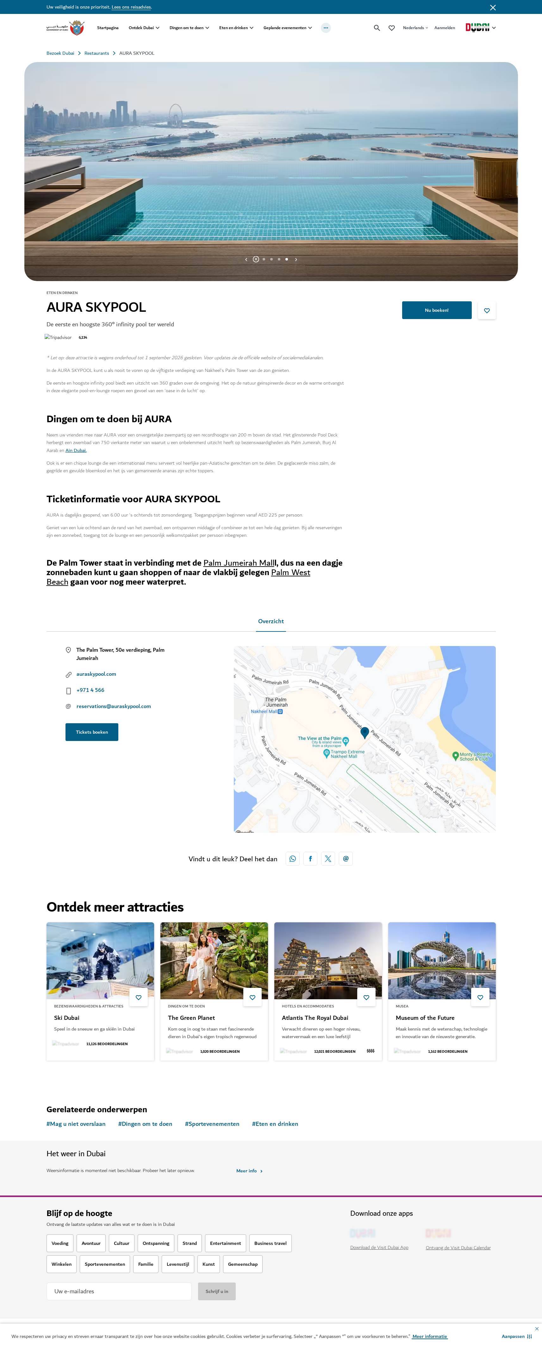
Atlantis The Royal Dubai (315, 1018)
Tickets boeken (92, 732)
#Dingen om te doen (145, 1124)
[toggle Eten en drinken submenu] (251, 28)
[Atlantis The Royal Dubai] (328, 960)
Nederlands (413, 27)
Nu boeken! (437, 310)
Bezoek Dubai (60, 53)
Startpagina (108, 27)
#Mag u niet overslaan (76, 1124)
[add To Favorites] (487, 310)
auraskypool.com (96, 674)
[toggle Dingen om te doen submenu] (207, 28)
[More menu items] (326, 28)
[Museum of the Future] (442, 960)
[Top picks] (392, 27)
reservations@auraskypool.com (114, 706)
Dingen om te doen (186, 27)
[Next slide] (246, 259)
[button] (517, 1336)
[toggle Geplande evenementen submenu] (310, 28)
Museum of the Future (425, 1018)
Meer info (246, 1171)
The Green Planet (191, 1018)
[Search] (377, 28)
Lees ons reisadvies (131, 7)
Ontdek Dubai (141, 27)
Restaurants (96, 53)
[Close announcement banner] (493, 7)
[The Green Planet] (214, 960)
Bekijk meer (70, 1077)
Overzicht (271, 621)
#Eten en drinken (275, 1124)
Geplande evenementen (285, 27)
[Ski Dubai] (100, 960)
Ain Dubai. (76, 450)
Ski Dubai (66, 1018)
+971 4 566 (90, 690)
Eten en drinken (233, 27)
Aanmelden (444, 27)
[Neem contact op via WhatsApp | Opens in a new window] (293, 859)
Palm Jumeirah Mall (238, 563)
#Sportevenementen (212, 1124)
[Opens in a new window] (310, 859)
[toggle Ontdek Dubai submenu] (157, 28)
